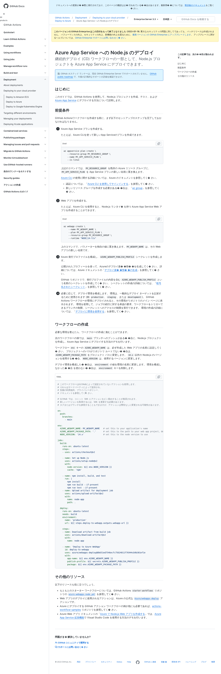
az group (137, 187)
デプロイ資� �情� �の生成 (120, 269)
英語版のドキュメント (195, 5)
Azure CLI (66, 177)
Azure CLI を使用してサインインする (107, 183)
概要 (213, 662)
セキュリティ (106, 662)
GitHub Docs (17, 6)
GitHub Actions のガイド (16, 191)
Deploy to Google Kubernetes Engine (24, 106)
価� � (164, 662)
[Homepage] (138, 662)
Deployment (82, 17)
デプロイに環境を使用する (89, 311)
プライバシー (90, 662)
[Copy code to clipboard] (159, 144)
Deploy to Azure (14, 101)
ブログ (203, 662)
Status (119, 662)
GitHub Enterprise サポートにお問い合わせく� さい (100, 37)
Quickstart (9, 32)
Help (129, 662)
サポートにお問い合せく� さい (73, 647)
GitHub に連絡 (150, 662)
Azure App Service (65, 100)
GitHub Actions (12, 24)
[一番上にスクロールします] (214, 667)
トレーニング (190, 662)
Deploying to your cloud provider (110, 17)
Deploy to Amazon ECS (17, 97)
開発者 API (176, 662)
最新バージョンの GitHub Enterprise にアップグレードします (161, 34)
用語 (78, 662)
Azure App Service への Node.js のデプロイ (97, 20)
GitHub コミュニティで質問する (73, 642)
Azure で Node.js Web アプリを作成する (122, 613)
